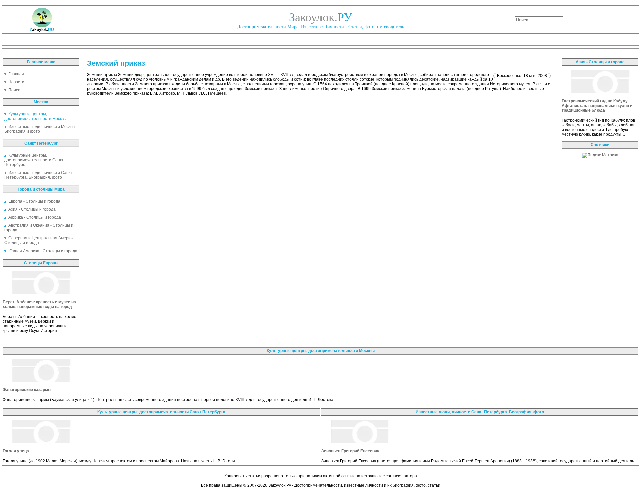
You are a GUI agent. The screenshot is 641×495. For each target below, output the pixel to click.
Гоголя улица (16, 451)
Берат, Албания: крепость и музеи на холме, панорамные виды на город (39, 304)
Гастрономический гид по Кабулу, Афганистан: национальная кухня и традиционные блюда (597, 106)
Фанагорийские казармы (27, 389)
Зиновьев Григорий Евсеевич (350, 451)
